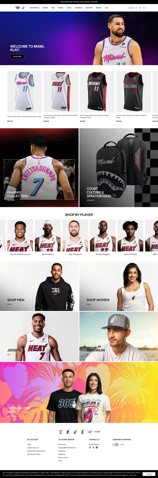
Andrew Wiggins (103, 254)
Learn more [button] (133, 475)
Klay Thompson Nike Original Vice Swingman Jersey (24, 116)
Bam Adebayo (47, 254)
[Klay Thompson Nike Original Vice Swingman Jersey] (24, 92)
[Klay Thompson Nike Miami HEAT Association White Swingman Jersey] (61, 92)
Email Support (94, 444)
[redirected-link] (79, 38)
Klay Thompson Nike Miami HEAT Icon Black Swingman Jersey (94, 116)
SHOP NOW (17, 56)
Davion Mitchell (130, 254)
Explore (9, 304)
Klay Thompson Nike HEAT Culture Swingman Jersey (131, 116)
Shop (8, 354)
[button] (39, 73)
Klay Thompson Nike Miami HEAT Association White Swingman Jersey (61, 116)
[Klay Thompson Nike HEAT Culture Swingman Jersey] (133, 92)
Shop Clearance (11, 416)
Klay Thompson (75, 254)
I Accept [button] (149, 474)
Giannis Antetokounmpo (20, 254)
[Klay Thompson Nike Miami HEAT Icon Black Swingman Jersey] (97, 92)
